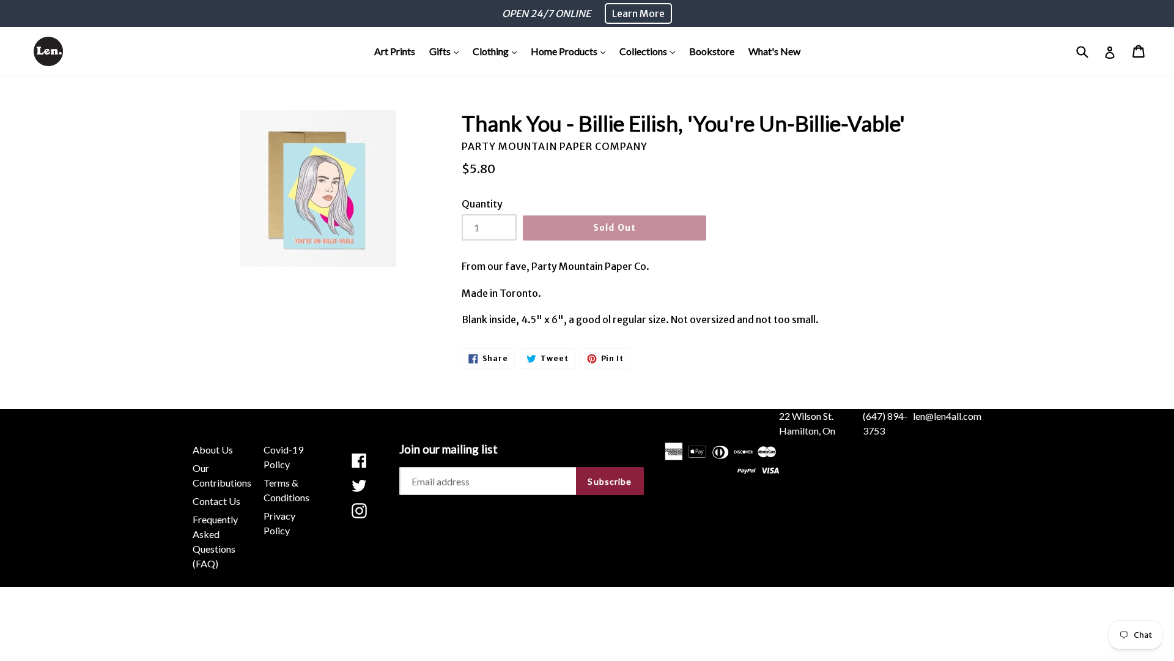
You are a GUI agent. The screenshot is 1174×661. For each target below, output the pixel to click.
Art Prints (394, 51)
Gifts (447, 51)
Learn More (638, 13)
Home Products (571, 51)
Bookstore (711, 51)
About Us (213, 449)
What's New (774, 51)
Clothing (498, 51)
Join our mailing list (448, 449)
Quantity (482, 204)
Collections (650, 51)
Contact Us (216, 501)
